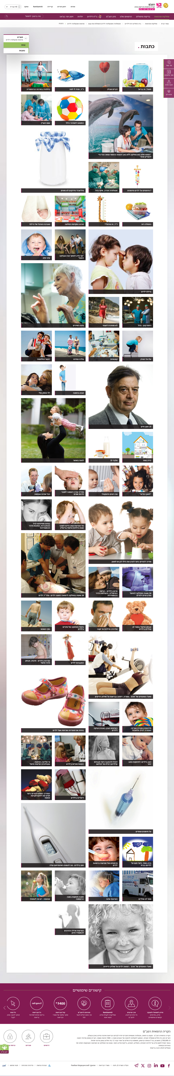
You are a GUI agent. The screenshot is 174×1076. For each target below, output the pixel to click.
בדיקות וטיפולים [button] (143, 16)
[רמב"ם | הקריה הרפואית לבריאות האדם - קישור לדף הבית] (151, 6)
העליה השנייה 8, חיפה (120, 1065)
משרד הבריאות (103, 1065)
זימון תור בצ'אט (66, 16)
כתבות (22, 50)
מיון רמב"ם (111, 16)
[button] (16, 38)
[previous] (169, 1008)
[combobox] (13, 7)
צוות (23, 45)
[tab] (168, 64)
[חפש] (7, 16)
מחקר (26, 6)
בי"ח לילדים (92, 16)
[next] (5, 1008)
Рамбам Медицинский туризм (83, 1065)
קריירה (50, 6)
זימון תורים (61, 6)
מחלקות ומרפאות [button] (161, 16)
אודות (73, 6)
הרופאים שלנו (126, 16)
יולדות (80, 16)
